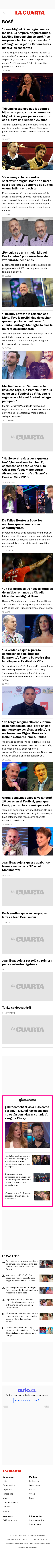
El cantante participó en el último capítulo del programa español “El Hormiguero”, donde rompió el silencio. (26, 268)
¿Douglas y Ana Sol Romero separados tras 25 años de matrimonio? (18, 1196)
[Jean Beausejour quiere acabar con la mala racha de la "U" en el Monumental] (27, 892)
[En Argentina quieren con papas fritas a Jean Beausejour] (27, 939)
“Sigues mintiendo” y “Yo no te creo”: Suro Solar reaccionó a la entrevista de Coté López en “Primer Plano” (20, 1303)
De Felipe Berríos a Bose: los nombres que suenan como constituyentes (22, 524)
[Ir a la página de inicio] (30, 13)
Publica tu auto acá (27, 1400)
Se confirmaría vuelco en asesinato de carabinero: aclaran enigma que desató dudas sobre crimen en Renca (22, 1265)
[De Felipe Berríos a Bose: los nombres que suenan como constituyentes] (27, 568)
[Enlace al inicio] (27, 1100)
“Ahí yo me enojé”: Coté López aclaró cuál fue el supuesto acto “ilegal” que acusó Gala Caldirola (20, 1278)
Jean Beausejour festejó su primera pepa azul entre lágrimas (27, 962)
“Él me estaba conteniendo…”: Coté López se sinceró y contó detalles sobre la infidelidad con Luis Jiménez (22, 1317)
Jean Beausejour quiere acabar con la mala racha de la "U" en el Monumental (26, 866)
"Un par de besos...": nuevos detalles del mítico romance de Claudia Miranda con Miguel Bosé (27, 592)
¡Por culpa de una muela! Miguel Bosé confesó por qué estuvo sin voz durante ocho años (25, 256)
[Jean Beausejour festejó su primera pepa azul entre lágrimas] (27, 987)
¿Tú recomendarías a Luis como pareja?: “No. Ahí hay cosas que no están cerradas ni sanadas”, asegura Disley (27, 1112)
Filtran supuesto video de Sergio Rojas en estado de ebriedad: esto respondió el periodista (22, 1290)
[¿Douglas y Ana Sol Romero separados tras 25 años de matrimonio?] (42, 1196)
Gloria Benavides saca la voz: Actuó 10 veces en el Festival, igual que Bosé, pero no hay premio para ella (27, 801)
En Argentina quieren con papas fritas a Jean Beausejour (24, 915)
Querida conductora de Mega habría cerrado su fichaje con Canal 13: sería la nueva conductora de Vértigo (22, 1331)
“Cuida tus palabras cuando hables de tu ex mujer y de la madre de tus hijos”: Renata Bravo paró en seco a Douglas (17, 1161)
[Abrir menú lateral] (4, 13)
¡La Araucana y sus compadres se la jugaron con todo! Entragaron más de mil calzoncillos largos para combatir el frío (18, 1179)
